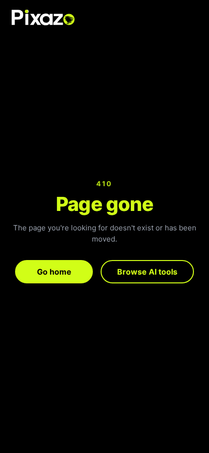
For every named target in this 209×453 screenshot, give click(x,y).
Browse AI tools (147, 272)
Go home (54, 272)
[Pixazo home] (43, 17)
